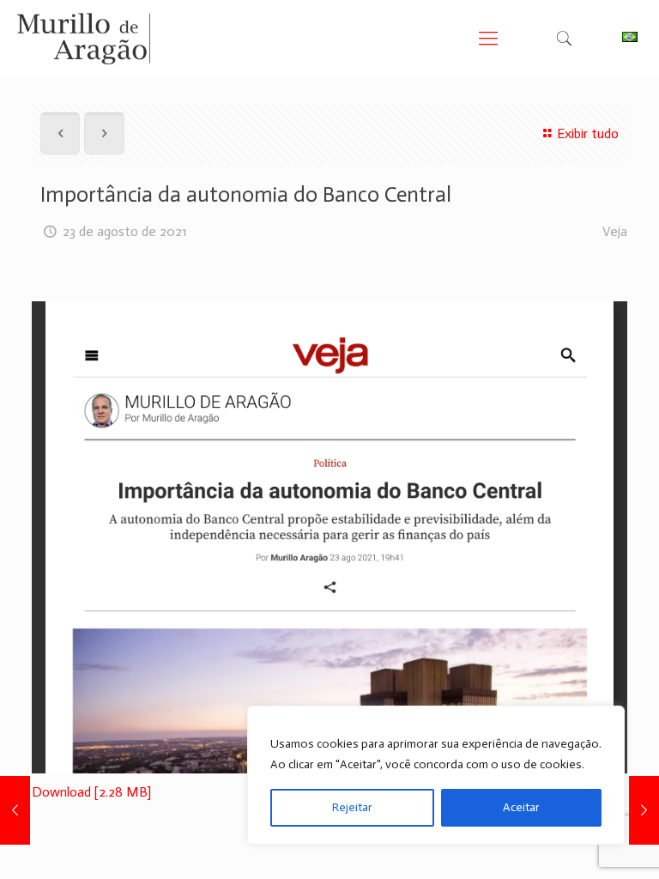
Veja (614, 231)
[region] (436, 775)
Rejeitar (352, 807)
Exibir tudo (588, 133)
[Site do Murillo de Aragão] (83, 38)
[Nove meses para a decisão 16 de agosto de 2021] (15, 810)
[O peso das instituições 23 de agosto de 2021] (644, 810)
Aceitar (521, 807)
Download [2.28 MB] (91, 792)
